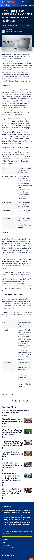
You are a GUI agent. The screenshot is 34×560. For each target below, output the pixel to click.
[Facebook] (3, 555)
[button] (20, 2)
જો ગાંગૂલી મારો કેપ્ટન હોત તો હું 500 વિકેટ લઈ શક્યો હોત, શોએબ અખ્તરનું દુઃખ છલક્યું (12, 465)
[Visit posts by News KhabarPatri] (3, 31)
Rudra (5, 415)
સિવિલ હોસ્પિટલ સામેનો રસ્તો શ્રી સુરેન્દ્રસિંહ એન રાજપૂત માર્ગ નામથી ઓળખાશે (12, 421)
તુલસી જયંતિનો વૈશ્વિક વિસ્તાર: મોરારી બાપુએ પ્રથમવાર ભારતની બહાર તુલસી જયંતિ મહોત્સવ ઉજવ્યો (11, 492)
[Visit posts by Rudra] (2, 415)
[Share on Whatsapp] (11, 25)
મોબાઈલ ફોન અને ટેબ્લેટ (18, 31)
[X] (5, 555)
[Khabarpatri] (8, 1)
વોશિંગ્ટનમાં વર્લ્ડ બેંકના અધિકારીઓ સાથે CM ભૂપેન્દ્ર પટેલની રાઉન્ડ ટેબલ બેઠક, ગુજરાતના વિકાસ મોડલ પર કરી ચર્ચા (11, 478)
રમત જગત (28, 465)
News (7, 31)
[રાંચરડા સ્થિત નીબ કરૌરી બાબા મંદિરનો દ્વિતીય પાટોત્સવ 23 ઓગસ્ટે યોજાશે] (28, 453)
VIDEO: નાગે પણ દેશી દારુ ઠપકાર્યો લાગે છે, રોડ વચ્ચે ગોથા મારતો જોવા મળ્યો (16, 411)
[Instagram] (11, 555)
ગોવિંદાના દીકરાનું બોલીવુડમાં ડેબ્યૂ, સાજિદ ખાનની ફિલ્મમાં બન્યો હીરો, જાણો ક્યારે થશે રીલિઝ (12, 432)
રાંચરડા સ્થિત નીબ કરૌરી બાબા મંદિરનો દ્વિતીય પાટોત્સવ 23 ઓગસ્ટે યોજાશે (12, 454)
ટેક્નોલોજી (11, 31)
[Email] (23, 401)
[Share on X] (8, 25)
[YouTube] (8, 555)
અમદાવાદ (28, 421)
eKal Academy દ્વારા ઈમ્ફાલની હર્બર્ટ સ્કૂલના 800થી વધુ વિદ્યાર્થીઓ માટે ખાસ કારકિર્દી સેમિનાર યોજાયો (12, 443)
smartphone (11, 395)
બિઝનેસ (28, 476)
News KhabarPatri (10, 29)
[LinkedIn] (13, 555)
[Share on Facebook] (6, 25)
